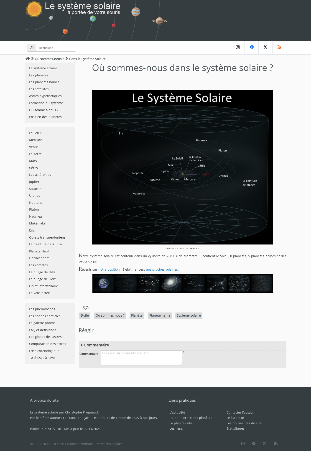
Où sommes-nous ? (49, 59)
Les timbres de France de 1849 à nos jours (124, 418)
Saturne (35, 188)
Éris (32, 230)
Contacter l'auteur (240, 412)
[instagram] (238, 47)
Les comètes (38, 265)
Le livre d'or (235, 418)
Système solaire (189, 315)
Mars (33, 161)
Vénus (33, 147)
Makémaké (37, 223)
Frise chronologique (44, 351)
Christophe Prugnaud (81, 412)
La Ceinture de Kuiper (46, 244)
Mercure (35, 140)
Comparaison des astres (47, 344)
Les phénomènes (42, 309)
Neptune (36, 202)
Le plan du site (181, 423)
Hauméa (35, 216)
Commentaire (88, 354)
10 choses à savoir (43, 357)
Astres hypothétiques (45, 96)
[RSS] (279, 47)
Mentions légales (109, 444)
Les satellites (39, 89)
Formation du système (46, 103)
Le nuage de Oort (42, 279)
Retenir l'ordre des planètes (191, 418)
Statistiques (236, 428)
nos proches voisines (162, 269)
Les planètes (38, 75)
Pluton (34, 209)
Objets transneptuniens (47, 237)
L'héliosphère (39, 258)
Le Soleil (35, 133)
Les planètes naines (44, 82)
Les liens (176, 428)
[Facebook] (251, 47)
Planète (137, 315)
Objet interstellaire (43, 286)
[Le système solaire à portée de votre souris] (99, 20)
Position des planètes (45, 117)
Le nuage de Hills (42, 272)
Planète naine (159, 315)
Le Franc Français (76, 418)
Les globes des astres (45, 337)
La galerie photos (42, 323)
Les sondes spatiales (45, 316)
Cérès (33, 168)
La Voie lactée (39, 293)
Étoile (84, 315)
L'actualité (177, 412)
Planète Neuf (39, 251)
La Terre (35, 154)
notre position (109, 269)
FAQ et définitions (42, 330)
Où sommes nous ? (110, 315)
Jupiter (34, 181)
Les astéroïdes (40, 174)
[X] (265, 47)
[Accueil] (28, 59)
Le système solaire (43, 68)
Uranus (34, 195)
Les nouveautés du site (244, 423)
